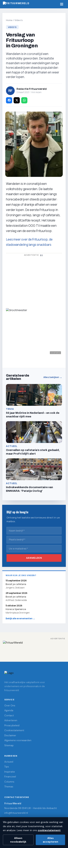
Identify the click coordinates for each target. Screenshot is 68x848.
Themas (8, 786)
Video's (19, 20)
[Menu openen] (61, 4)
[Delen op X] (17, 100)
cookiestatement (49, 830)
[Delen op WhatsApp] (24, 100)
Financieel (10, 776)
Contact (9, 715)
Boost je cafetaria (16, 596)
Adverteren (10, 720)
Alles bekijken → (52, 377)
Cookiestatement (14, 730)
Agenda (8, 710)
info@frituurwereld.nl (16, 812)
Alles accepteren (50, 839)
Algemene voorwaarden (17, 740)
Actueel (8, 761)
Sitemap (9, 745)
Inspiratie (9, 771)
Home (9, 20)
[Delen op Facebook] (9, 100)
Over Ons (9, 705)
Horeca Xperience (16, 609)
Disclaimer (10, 735)
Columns (9, 781)
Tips (6, 766)
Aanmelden (34, 558)
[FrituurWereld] (34, 649)
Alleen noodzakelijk (18, 839)
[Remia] (34, 280)
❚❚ (41, 255)
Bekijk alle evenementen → (20, 618)
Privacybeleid (11, 725)
